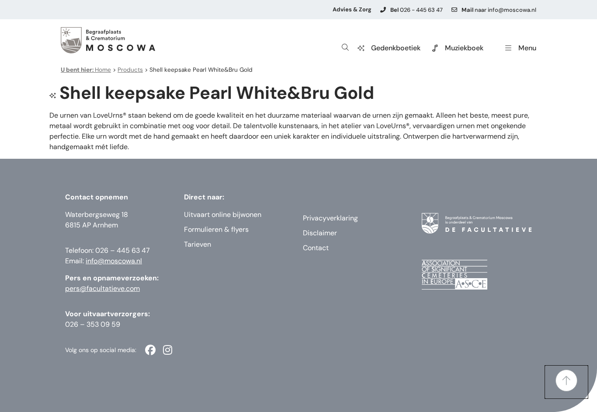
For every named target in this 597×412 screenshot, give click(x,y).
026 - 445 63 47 (416, 10)
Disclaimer (320, 232)
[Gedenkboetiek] (361, 48)
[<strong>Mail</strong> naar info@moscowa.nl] (454, 10)
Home (86, 69)
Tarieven (197, 244)
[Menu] (508, 48)
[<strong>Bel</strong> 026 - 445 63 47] (383, 10)
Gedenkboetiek (395, 47)
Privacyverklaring (330, 218)
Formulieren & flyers (216, 229)
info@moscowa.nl (114, 260)
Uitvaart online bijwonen (222, 214)
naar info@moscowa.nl (499, 10)
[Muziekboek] (434, 48)
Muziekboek (464, 47)
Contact (316, 247)
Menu (527, 47)
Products (130, 69)
